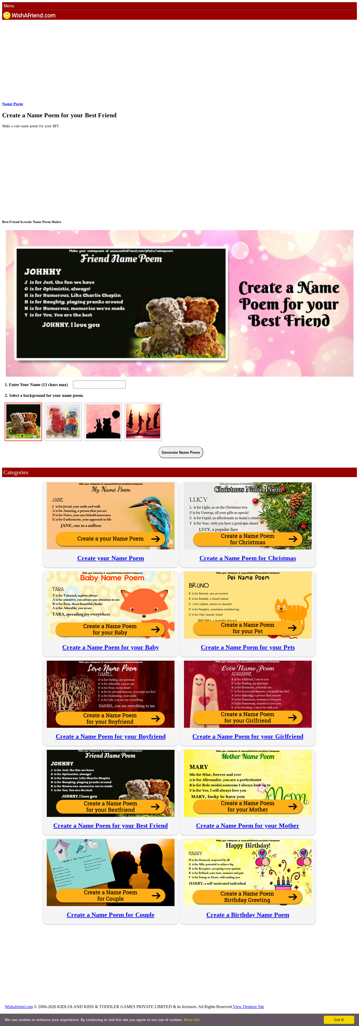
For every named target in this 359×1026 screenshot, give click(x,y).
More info (192, 1020)
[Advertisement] (162, 59)
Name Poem (12, 104)
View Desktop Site (248, 1006)
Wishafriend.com (19, 1006)
